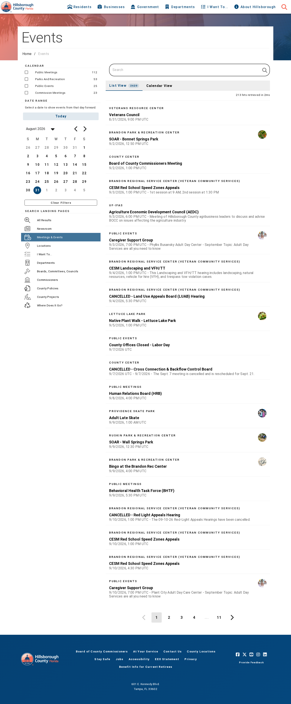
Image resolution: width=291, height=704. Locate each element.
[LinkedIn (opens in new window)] (265, 654)
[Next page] (231, 617)
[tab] (80, 7)
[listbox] (188, 351)
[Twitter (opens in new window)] (244, 654)
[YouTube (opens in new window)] (251, 654)
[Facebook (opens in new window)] (237, 654)
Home (27, 54)
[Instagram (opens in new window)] (258, 654)
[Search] (284, 7)
